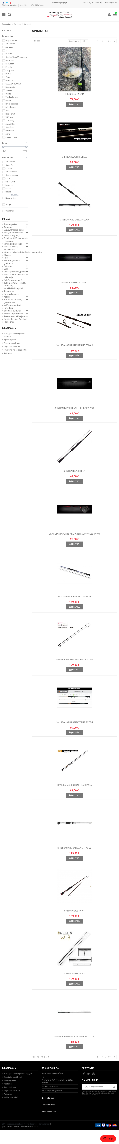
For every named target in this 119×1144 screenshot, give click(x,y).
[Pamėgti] (70, 90)
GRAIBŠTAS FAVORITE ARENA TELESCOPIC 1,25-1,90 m (74, 534)
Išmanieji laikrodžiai (13, 244)
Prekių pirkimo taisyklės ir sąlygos (14, 335)
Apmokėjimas (10, 340)
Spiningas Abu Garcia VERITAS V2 (74, 848)
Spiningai (8, 266)
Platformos (9, 322)
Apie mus (8, 353)
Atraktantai (9, 291)
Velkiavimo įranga (12, 235)
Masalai (7, 255)
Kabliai (7, 297)
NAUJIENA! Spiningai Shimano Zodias (74, 345)
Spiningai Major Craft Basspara (74, 785)
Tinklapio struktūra (9, 5)
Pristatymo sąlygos (12, 343)
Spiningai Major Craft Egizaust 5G (74, 659)
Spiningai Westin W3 (74, 973)
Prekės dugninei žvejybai (15, 319)
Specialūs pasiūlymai (13, 1077)
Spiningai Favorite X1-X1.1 (74, 282)
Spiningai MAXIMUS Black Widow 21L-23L (74, 1036)
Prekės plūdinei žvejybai (15, 316)
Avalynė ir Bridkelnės (13, 232)
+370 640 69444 (36, 5)
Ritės (6, 258)
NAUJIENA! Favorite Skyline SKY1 (74, 597)
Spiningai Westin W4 (74, 911)
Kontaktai (24, 5)
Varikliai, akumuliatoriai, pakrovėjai (14, 275)
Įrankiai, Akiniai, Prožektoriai (11, 248)
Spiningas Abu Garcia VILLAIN (74, 220)
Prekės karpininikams (13, 313)
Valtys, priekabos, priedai (15, 272)
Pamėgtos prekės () (93, 2)
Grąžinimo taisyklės (12, 346)
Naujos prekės (10, 1080)
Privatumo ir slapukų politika (15, 350)
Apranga (8, 227)
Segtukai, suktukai (12, 311)
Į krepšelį (75, 104)
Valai (6, 269)
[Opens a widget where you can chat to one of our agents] (108, 1139)
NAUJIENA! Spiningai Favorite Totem (74, 722)
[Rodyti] (78, 90)
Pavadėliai (8, 308)
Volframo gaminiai (12, 305)
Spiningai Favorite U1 (74, 471)
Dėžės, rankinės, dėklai (14, 230)
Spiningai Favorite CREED (74, 157)
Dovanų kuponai (11, 294)
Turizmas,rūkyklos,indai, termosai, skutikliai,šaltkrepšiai (15, 286)
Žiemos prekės (10, 224)
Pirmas (6, 219)
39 (109, 41)
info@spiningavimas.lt (54, 1090)
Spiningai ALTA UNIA (74, 94)
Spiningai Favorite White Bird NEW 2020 (74, 408)
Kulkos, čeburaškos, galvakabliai (13, 300)
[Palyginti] (74, 90)
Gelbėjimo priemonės (13, 280)
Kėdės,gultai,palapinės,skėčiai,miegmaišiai (23, 252)
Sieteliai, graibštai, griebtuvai (12, 261)
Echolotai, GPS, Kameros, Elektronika (15, 239)
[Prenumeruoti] (114, 1086)
